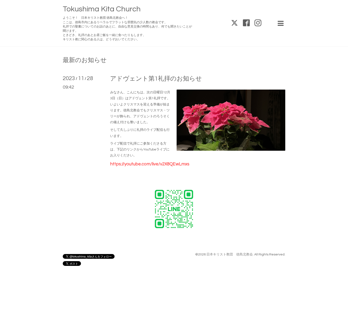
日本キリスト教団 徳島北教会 (229, 254)
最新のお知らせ (85, 60)
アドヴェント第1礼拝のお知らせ (156, 79)
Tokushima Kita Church (102, 9)
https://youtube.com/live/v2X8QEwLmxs (149, 164)
